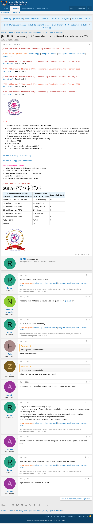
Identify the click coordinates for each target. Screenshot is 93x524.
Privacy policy (71, 516)
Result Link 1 (8, 63)
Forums (15, 8)
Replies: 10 (17, 44)
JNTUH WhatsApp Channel (15, 25)
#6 (89, 362)
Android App (34, 53)
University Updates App (13, 18)
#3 (89, 297)
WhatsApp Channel (50, 283)
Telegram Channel (48, 53)
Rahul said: (25, 346)
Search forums (16, 13)
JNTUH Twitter (57, 25)
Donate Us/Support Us (80, 18)
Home (5, 8)
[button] (33, 8)
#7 (89, 382)
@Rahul (68, 301)
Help (79, 516)
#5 (89, 341)
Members (41, 8)
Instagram (65, 18)
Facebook (81, 53)
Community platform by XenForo (46, 521)
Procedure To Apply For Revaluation (17, 160)
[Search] (89, 8)
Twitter (72, 53)
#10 (89, 457)
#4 (89, 320)
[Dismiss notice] (89, 25)
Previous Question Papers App (37, 18)
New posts (5, 13)
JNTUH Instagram (72, 25)
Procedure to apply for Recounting (17, 155)
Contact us (48, 516)
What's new (27, 8)
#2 (89, 275)
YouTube (55, 18)
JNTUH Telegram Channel (38, 25)
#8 (89, 403)
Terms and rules (59, 516)
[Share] (89, 44)
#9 (89, 437)
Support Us (7, 56)
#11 (89, 479)
